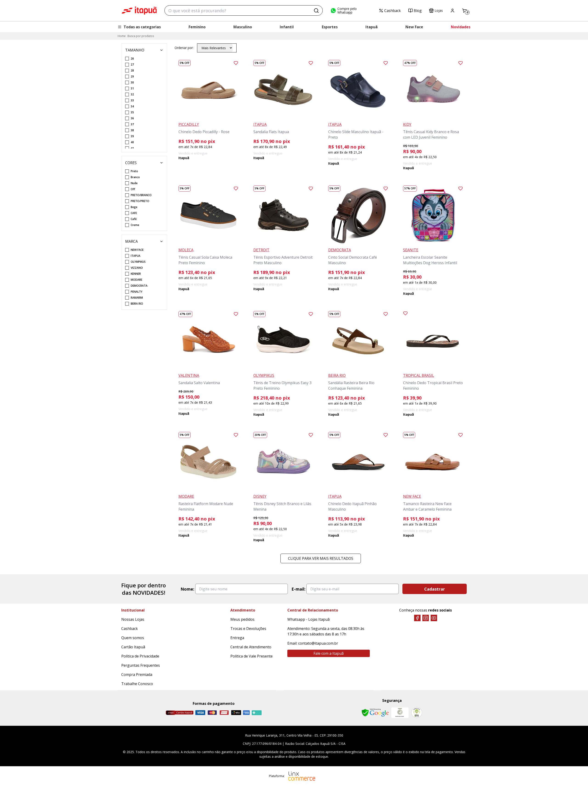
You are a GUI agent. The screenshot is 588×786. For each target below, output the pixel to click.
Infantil (287, 26)
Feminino (197, 26)
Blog (418, 10)
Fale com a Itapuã (329, 653)
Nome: (187, 589)
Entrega (237, 637)
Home (122, 36)
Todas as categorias (142, 26)
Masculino (242, 26)
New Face (414, 26)
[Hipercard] (224, 712)
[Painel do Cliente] (452, 10)
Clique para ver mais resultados (320, 558)
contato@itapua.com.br (318, 643)
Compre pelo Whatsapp (347, 10)
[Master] (212, 712)
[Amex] (246, 712)
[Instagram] (425, 618)
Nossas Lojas (132, 619)
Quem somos (132, 637)
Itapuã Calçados (139, 10)
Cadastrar (434, 589)
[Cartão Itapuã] (179, 712)
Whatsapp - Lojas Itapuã (308, 619)
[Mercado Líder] (400, 712)
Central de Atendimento (250, 646)
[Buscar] (316, 10)
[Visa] (200, 712)
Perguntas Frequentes (140, 665)
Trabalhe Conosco (137, 683)
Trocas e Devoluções (248, 628)
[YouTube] (434, 618)
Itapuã (371, 26)
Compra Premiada (136, 674)
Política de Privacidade (140, 656)
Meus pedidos (242, 619)
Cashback (392, 10)
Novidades (460, 26)
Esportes (330, 26)
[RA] (416, 712)
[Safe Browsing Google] (375, 712)
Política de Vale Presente (251, 656)
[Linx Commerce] (302, 776)
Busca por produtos (140, 36)
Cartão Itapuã (133, 646)
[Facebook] (417, 618)
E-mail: (298, 589)
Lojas (439, 10)
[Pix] (257, 712)
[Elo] (236, 712)
